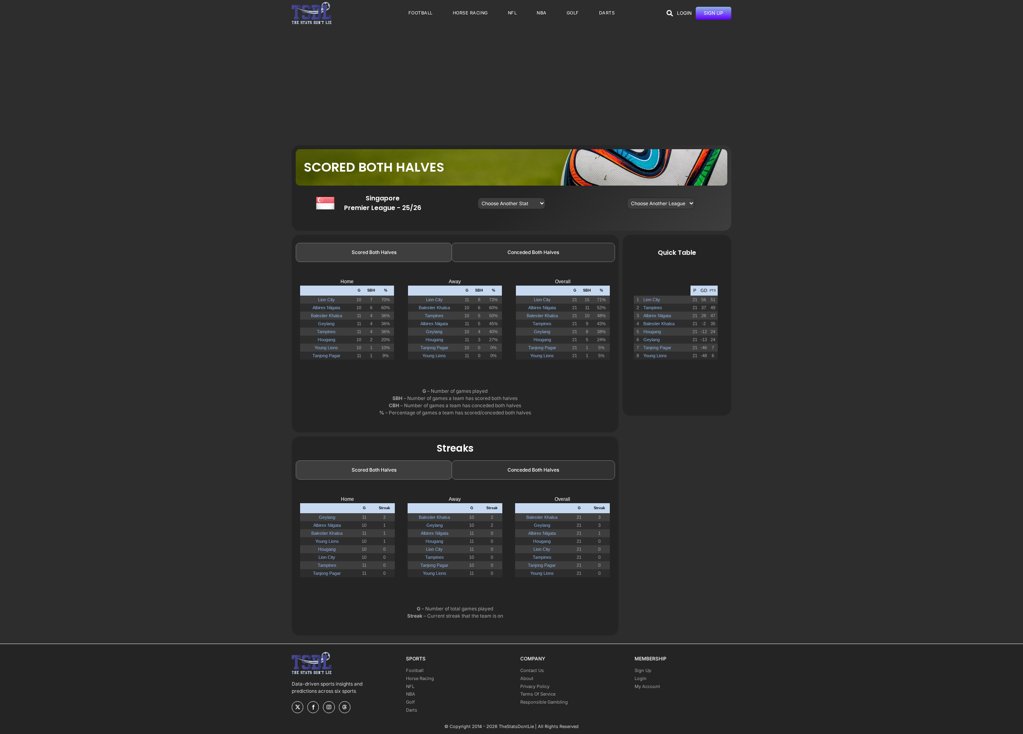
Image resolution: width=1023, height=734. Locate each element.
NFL (410, 686)
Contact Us (532, 670)
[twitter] (297, 707)
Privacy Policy (534, 686)
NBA (410, 694)
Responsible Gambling (544, 702)
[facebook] (313, 707)
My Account (647, 686)
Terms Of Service (537, 694)
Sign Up (643, 670)
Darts (411, 710)
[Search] (670, 13)
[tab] (374, 252)
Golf (410, 702)
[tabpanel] (455, 323)
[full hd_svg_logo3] (312, 4)
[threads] (344, 707)
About (526, 678)
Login (641, 678)
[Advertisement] (511, 85)
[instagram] (328, 707)
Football (415, 670)
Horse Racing (420, 678)
